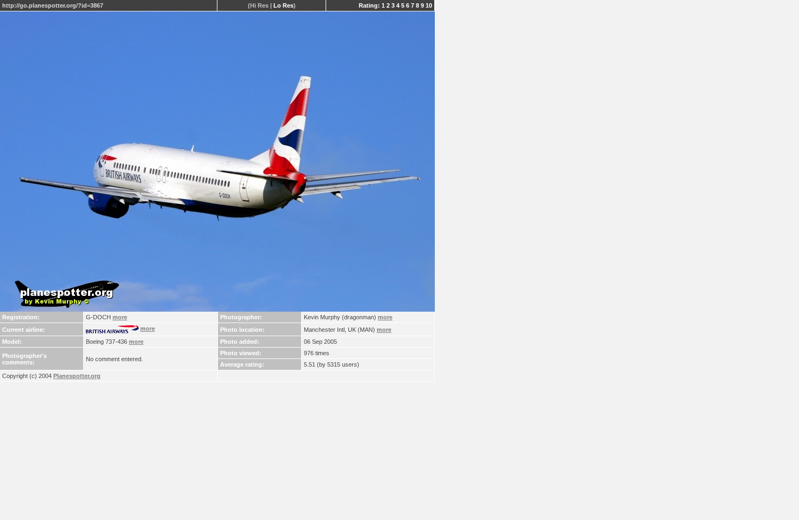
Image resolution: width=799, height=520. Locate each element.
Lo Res (283, 5)
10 (429, 5)
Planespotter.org (77, 376)
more (120, 317)
